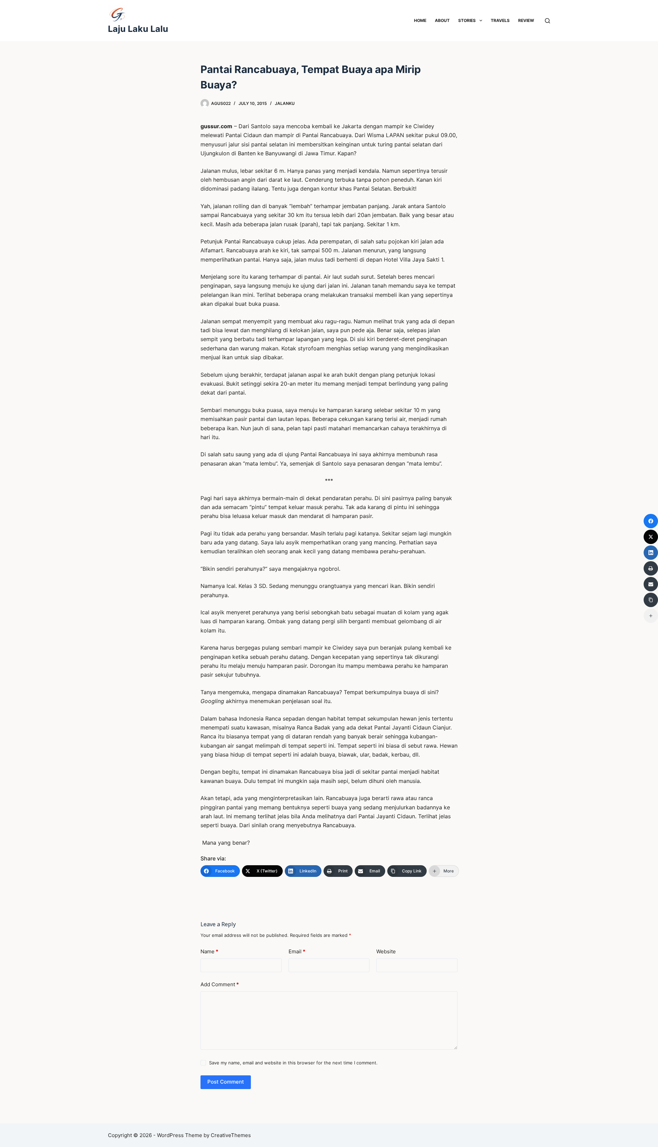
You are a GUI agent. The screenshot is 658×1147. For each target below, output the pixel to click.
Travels (500, 20)
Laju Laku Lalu (138, 29)
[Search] (547, 20)
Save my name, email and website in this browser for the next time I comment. (293, 1062)
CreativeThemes (231, 1135)
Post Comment (225, 1081)
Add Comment (219, 984)
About (442, 20)
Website (386, 951)
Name (209, 951)
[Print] (651, 568)
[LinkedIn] (651, 552)
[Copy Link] (651, 600)
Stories (467, 20)
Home (420, 20)
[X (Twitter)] (651, 537)
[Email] (651, 584)
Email (297, 951)
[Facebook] (651, 521)
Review (526, 20)
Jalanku (285, 103)
